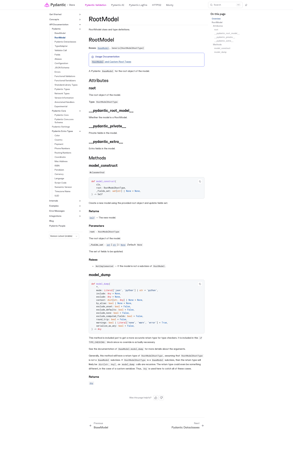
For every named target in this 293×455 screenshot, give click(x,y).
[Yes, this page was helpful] (155, 397)
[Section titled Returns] (101, 211)
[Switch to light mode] (246, 4)
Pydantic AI (117, 4)
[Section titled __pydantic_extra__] (126, 142)
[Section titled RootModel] (119, 40)
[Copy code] (199, 181)
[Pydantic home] (55, 5)
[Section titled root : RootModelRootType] (122, 232)
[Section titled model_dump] (113, 275)
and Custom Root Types (111, 62)
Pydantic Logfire (138, 4)
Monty (169, 4)
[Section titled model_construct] (120, 165)
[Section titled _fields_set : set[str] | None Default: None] (145, 245)
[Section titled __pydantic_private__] (129, 126)
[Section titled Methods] (109, 158)
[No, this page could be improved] (161, 397)
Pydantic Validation (95, 4)
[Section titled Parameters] (106, 226)
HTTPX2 (156, 4)
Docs (72, 5)
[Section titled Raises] (99, 260)
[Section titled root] (98, 88)
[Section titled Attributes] (111, 81)
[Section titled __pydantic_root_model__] (136, 111)
